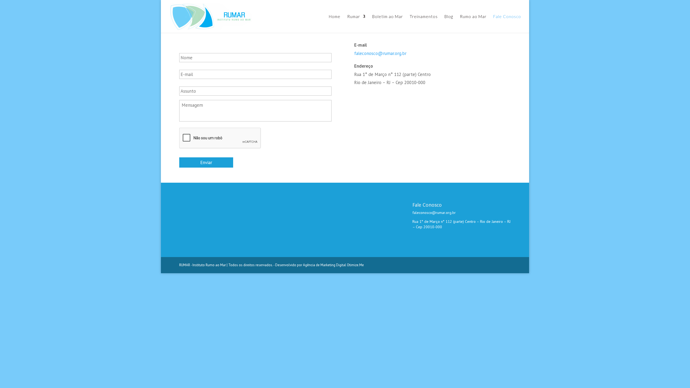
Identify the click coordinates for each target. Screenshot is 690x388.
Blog (448, 17)
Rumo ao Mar (473, 17)
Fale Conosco (507, 17)
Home (334, 17)
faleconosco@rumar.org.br (380, 53)
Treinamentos (424, 17)
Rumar (353, 17)
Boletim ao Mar (387, 17)
